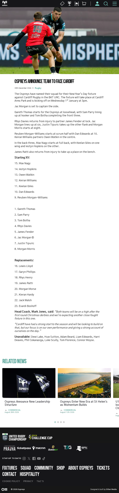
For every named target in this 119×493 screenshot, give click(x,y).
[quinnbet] (53, 448)
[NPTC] (82, 448)
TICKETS (103, 468)
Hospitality (29, 474)
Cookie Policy (11, 481)
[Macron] (38, 448)
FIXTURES (9, 468)
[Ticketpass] (24, 448)
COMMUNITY (43, 468)
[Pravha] (9, 448)
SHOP (61, 468)
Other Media (111, 489)
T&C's (40, 481)
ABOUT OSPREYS (80, 468)
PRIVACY (28, 481)
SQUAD (26, 468)
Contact (9, 474)
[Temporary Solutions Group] (67, 448)
